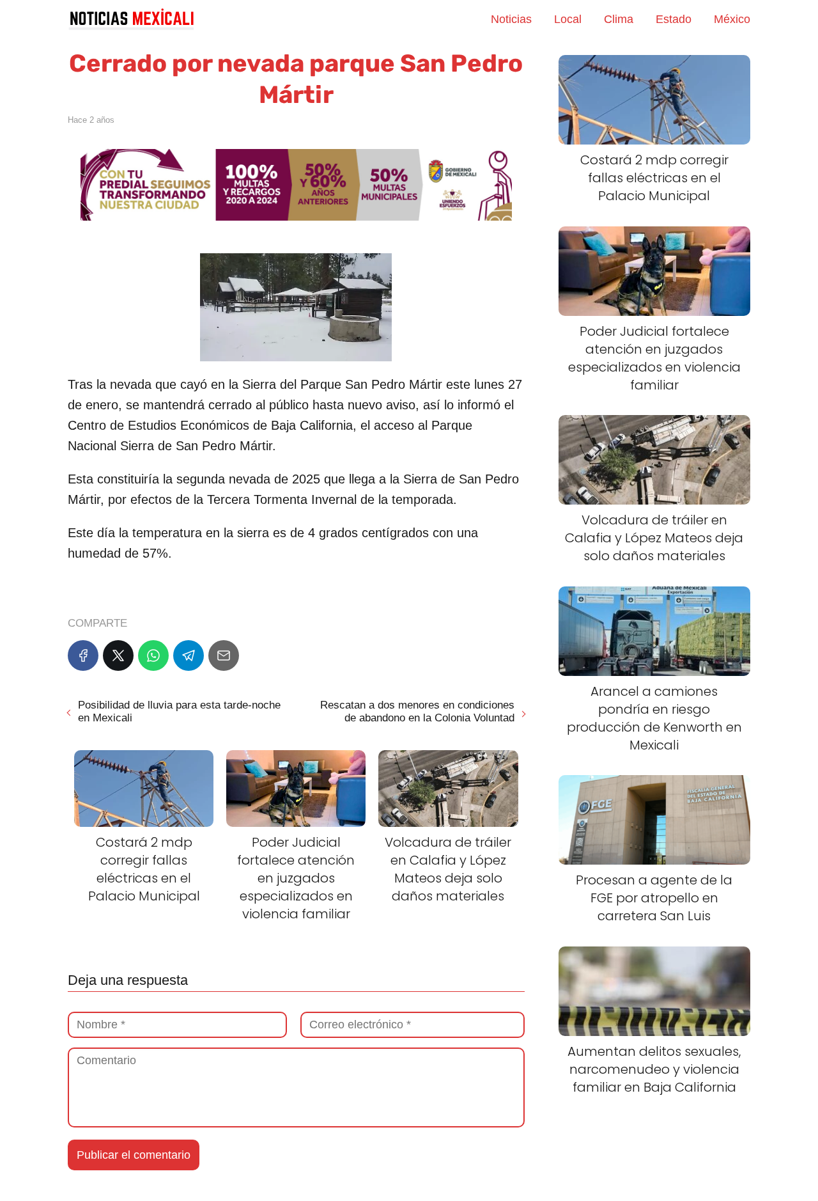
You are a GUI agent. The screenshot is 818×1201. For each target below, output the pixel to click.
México (732, 19)
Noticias (511, 19)
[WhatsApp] (153, 655)
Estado (673, 19)
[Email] (223, 655)
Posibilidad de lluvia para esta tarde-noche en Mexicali (179, 711)
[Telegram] (188, 655)
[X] (118, 655)
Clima (618, 19)
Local (568, 19)
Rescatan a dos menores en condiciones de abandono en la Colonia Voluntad (417, 711)
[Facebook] (83, 655)
